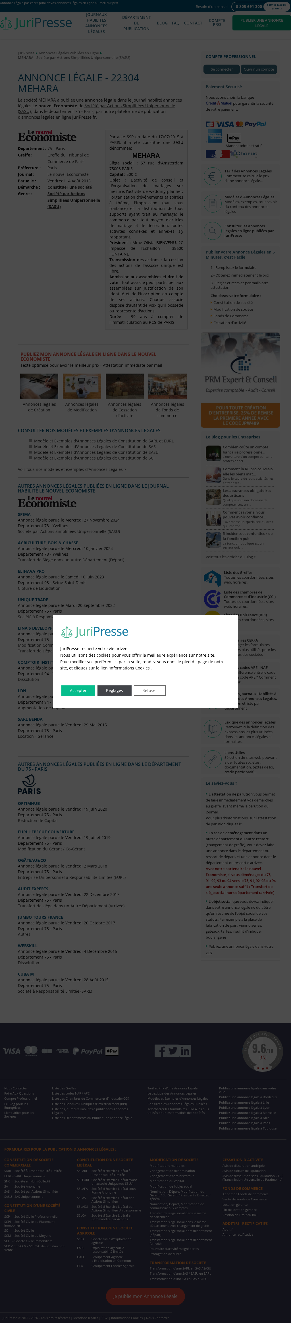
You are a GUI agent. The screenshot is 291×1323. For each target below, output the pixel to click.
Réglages (114, 690)
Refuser (149, 690)
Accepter (78, 690)
